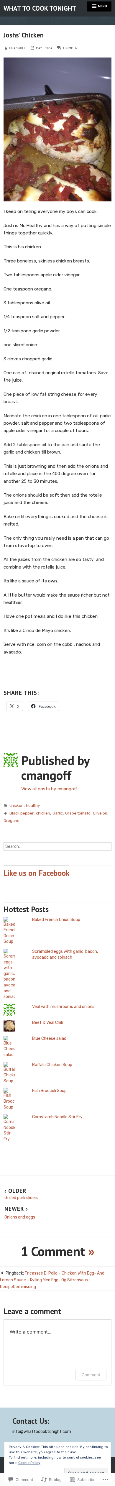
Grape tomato (78, 813)
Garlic (57, 813)
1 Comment (71, 48)
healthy (33, 805)
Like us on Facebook (36, 873)
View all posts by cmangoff (49, 789)
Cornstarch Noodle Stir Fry (57, 1116)
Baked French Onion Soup (56, 919)
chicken (16, 805)
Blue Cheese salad (49, 1038)
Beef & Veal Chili (47, 1022)
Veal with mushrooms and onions (63, 1006)
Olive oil (100, 813)
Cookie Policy (29, 1463)
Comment (91, 1374)
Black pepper (21, 813)
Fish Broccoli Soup (49, 1090)
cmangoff (17, 48)
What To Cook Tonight (40, 8)
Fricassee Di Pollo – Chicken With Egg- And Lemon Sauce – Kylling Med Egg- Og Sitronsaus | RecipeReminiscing (52, 1280)
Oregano (11, 820)
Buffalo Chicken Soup (52, 1064)
